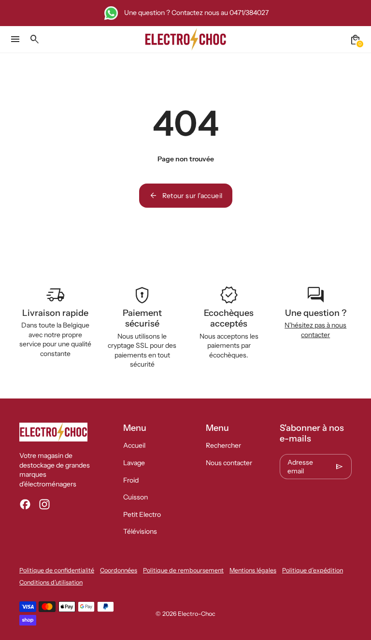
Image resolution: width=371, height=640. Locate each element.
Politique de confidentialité (56, 570)
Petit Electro (142, 514)
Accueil (134, 445)
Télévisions (140, 531)
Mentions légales (252, 570)
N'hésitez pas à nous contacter (315, 330)
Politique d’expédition (312, 570)
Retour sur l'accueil (186, 195)
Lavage (134, 462)
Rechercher (223, 445)
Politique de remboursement (183, 570)
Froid (131, 480)
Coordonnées (118, 570)
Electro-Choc (196, 613)
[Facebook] (25, 504)
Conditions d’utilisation (51, 582)
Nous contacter (229, 462)
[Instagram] (44, 504)
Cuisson (135, 497)
